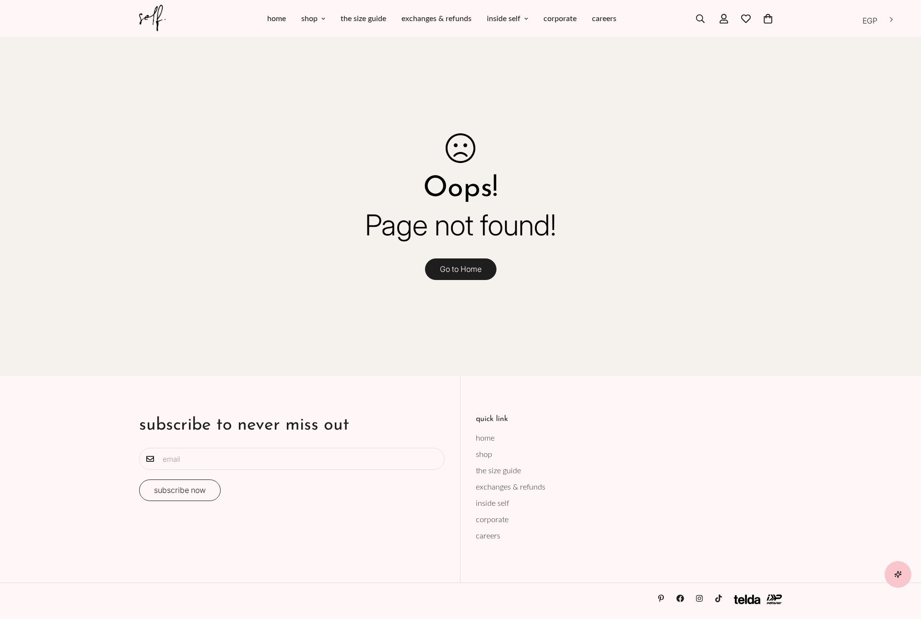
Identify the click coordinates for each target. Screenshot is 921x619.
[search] (700, 18)
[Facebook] (680, 598)
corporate (560, 19)
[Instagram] (699, 598)
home (276, 19)
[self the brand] (152, 18)
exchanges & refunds (436, 19)
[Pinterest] (661, 598)
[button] (768, 19)
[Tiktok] (718, 598)
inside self (503, 19)
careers (604, 19)
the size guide (363, 19)
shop (309, 19)
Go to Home (461, 269)
